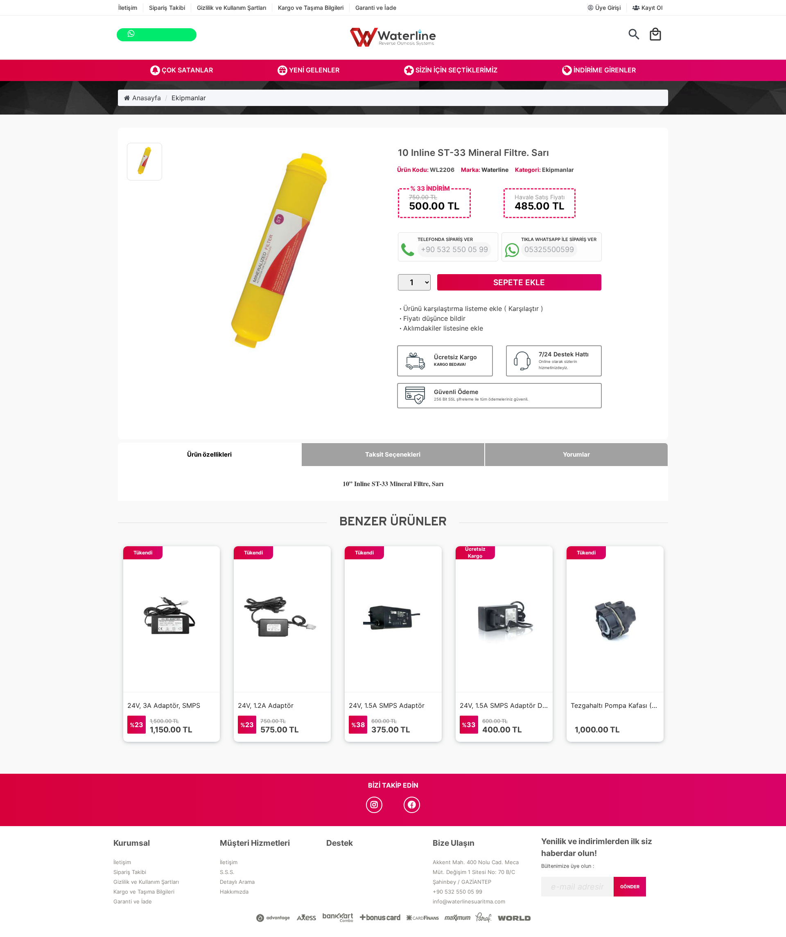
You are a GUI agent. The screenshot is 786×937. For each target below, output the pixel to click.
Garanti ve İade (375, 7)
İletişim (127, 7)
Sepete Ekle (519, 282)
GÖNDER (629, 887)
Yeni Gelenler (313, 70)
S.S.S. (227, 872)
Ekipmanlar (189, 98)
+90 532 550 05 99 (457, 891)
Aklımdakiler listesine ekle (440, 328)
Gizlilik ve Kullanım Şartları (231, 7)
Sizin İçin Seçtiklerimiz (455, 70)
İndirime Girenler (604, 70)
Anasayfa (145, 98)
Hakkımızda (234, 891)
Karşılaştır (523, 308)
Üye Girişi (607, 7)
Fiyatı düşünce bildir (431, 318)
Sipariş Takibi (167, 7)
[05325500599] (205, 34)
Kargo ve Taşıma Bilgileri (310, 7)
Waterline (494, 169)
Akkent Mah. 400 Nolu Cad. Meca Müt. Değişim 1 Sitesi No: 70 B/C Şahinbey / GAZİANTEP (476, 872)
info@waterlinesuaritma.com (469, 901)
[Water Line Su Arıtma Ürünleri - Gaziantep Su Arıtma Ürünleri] (393, 37)
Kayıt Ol (651, 7)
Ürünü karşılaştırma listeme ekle (450, 308)
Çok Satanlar (186, 70)
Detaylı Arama (237, 881)
